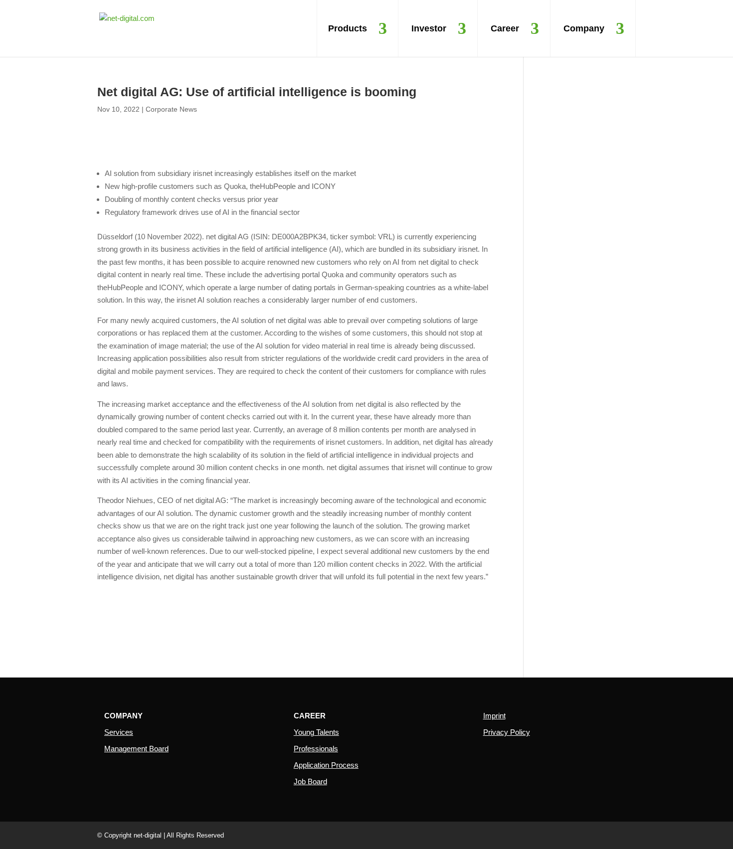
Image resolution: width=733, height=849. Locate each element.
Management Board (136, 748)
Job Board (310, 781)
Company (583, 28)
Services (118, 732)
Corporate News (171, 109)
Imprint (494, 715)
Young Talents (316, 732)
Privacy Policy (506, 732)
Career (505, 28)
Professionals (316, 748)
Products (347, 28)
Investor (428, 28)
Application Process (326, 765)
